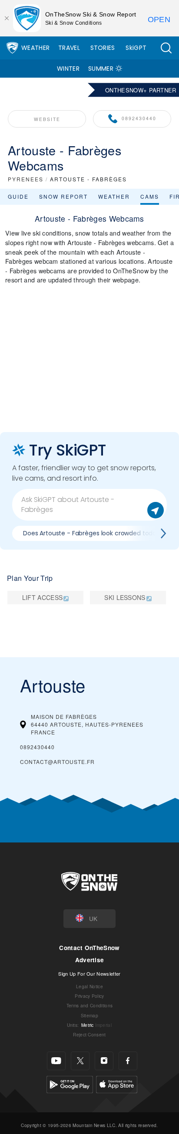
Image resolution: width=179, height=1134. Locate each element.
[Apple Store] (116, 1083)
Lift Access (42, 597)
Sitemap (89, 1015)
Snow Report (63, 196)
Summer (100, 68)
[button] (166, 48)
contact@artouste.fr (57, 761)
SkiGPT (136, 47)
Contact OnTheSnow (89, 948)
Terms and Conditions (89, 1005)
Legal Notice (89, 986)
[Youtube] (56, 1061)
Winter (68, 68)
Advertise (89, 960)
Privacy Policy (89, 996)
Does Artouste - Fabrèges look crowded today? (93, 533)
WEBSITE (47, 119)
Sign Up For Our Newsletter (89, 973)
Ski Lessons (125, 597)
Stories (102, 47)
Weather (35, 47)
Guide (18, 196)
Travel (69, 47)
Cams (149, 196)
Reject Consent (89, 1034)
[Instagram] (104, 1061)
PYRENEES (25, 179)
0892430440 (139, 118)
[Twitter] (80, 1061)
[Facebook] (128, 1061)
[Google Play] (69, 1083)
